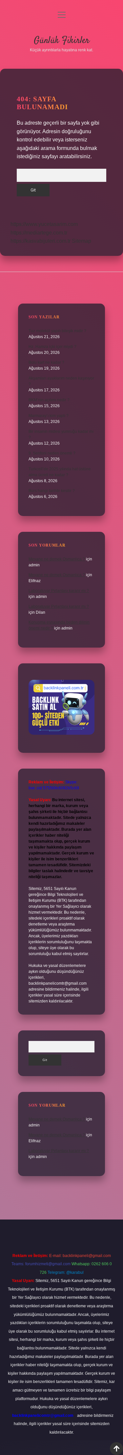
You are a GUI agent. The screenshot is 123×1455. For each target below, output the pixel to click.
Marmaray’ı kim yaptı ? (49, 415)
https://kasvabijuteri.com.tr (40, 241)
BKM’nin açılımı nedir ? (49, 400)
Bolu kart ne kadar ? (46, 362)
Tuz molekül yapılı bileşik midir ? (57, 331)
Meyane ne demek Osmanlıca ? (57, 559)
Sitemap (81, 241)
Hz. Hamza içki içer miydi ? (52, 346)
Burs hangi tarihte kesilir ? (52, 490)
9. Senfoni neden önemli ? (52, 453)
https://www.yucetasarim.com (44, 224)
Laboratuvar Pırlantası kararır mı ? (59, 590)
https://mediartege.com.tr (38, 232)
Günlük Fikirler (62, 40)
